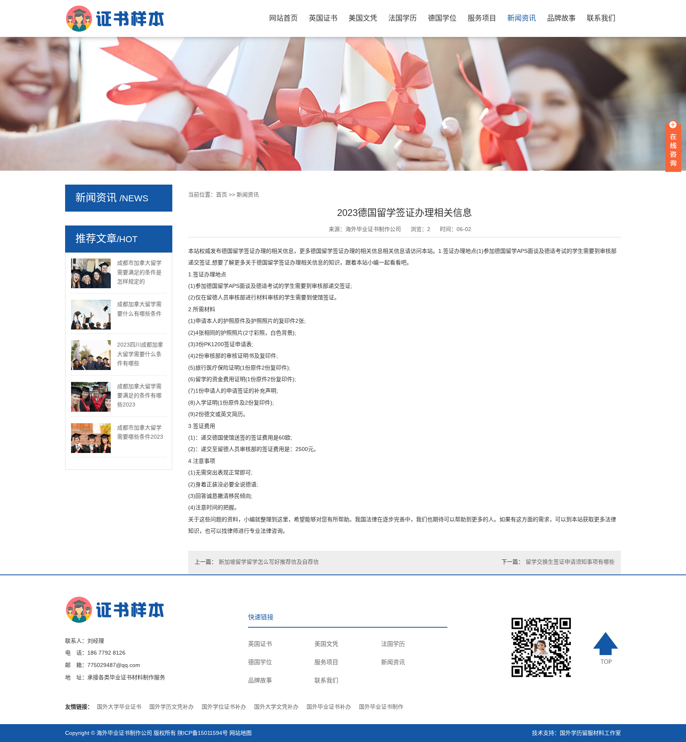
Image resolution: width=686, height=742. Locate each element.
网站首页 (283, 18)
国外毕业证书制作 (381, 706)
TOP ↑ (607, 648)
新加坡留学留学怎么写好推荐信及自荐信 (269, 562)
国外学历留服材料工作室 (590, 733)
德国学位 (442, 18)
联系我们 (601, 18)
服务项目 (482, 18)
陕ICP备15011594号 (202, 733)
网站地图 (240, 733)
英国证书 (323, 18)
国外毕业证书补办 (328, 706)
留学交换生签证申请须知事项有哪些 (570, 562)
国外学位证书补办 (224, 706)
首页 (221, 194)
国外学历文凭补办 (171, 706)
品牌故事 (561, 18)
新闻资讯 (521, 18)
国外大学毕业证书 (119, 706)
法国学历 (402, 18)
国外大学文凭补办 (276, 706)
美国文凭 (363, 18)
